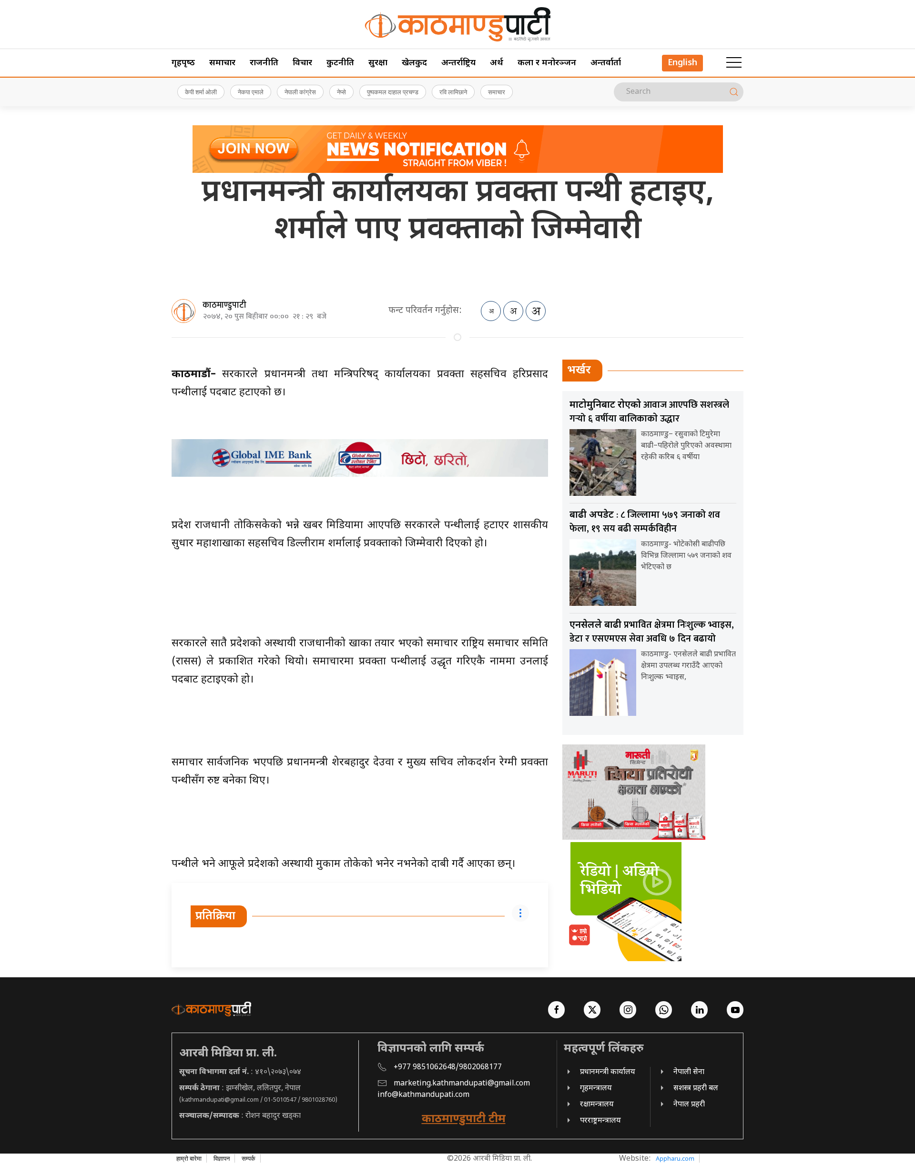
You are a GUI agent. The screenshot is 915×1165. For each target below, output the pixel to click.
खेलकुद (414, 63)
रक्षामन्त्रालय (597, 1105)
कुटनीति (340, 63)
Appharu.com (675, 1158)
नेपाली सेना (688, 1072)
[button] (733, 63)
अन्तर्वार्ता (605, 63)
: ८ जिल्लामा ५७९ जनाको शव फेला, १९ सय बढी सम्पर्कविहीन (644, 522)
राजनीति (264, 63)
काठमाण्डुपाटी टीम (464, 1119)
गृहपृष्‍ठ (183, 63)
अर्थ (496, 63)
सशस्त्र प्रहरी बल (695, 1089)
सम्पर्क (248, 1158)
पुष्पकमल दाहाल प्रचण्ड (392, 92)
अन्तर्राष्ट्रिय (458, 63)
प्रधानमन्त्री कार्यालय (607, 1072)
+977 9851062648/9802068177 (448, 1068)
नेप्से (341, 92)
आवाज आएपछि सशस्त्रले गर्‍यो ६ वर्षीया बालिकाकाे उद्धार (649, 412)
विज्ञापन (222, 1158)
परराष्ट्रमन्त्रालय (600, 1121)
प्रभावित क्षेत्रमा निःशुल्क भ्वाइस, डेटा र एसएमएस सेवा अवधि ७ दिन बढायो (651, 632)
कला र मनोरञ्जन (547, 63)
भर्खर (579, 370)
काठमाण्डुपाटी (224, 305)
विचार (302, 63)
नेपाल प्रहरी (689, 1105)
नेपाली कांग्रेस (300, 92)
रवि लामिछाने (453, 92)
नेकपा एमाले (251, 92)
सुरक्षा (377, 63)
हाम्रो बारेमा (189, 1158)
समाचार (222, 63)
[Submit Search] (733, 91)
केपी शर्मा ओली (201, 92)
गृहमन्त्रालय (596, 1089)
